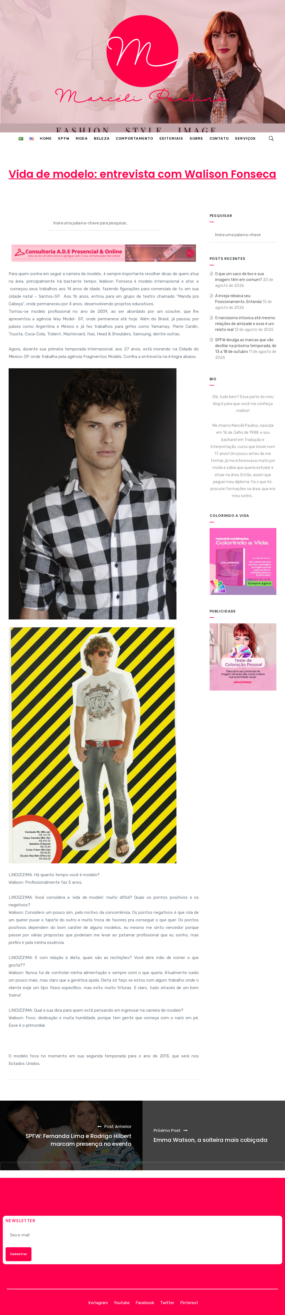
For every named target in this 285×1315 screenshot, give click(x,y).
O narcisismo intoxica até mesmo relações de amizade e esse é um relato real (245, 324)
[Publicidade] (243, 656)
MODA (191, 196)
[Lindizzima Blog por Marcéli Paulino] (143, 66)
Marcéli (99, 196)
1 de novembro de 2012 (145, 196)
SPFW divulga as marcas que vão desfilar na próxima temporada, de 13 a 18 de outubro (245, 346)
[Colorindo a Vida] (243, 561)
